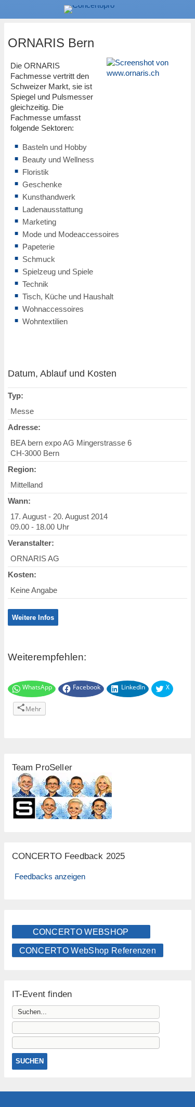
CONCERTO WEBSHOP (81, 932)
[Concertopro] (98, 9)
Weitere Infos (33, 617)
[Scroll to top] (180, 1072)
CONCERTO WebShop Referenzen (88, 950)
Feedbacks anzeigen (50, 876)
